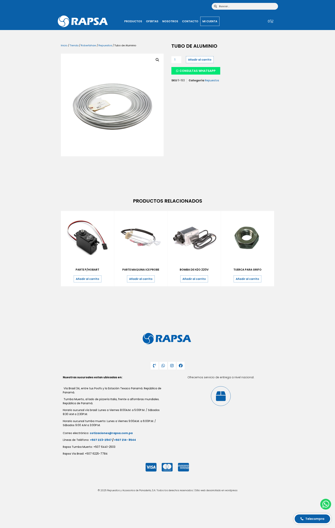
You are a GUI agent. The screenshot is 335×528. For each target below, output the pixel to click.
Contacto (190, 21)
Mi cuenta (209, 21)
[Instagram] (172, 366)
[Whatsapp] (163, 366)
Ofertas (152, 21)
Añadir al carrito (200, 60)
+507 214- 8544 (125, 440)
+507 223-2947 (101, 440)
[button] (157, 59)
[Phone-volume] (154, 366)
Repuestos (105, 45)
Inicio (64, 45)
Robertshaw (88, 45)
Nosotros (170, 21)
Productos (133, 21)
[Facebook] (181, 366)
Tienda (74, 45)
